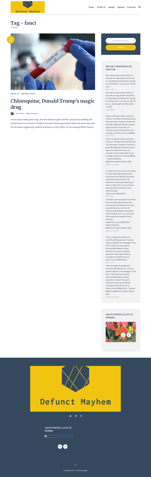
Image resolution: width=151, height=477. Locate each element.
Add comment (32, 113)
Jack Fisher (19, 113)
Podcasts (131, 7)
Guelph (111, 7)
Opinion (120, 7)
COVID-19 (101, 7)
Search (120, 47)
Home (91, 7)
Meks (85, 470)
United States (28, 93)
